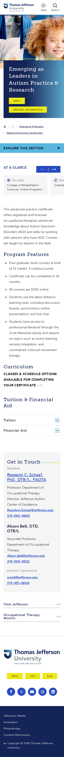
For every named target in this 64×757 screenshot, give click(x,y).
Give (50, 676)
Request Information (27, 109)
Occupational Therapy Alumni (22, 616)
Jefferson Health (15, 715)
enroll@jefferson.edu (22, 577)
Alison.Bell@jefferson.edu (26, 556)
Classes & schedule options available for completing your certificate (30, 379)
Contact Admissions (17, 734)
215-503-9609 (18, 516)
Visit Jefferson (16, 604)
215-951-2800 (18, 583)
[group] (25, 185)
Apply (16, 101)
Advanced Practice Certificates (25, 133)
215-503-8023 (18, 561)
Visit (33, 676)
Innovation (11, 722)
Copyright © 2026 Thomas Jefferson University (30, 745)
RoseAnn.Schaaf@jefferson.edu (30, 510)
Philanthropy (12, 728)
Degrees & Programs (31, 126)
